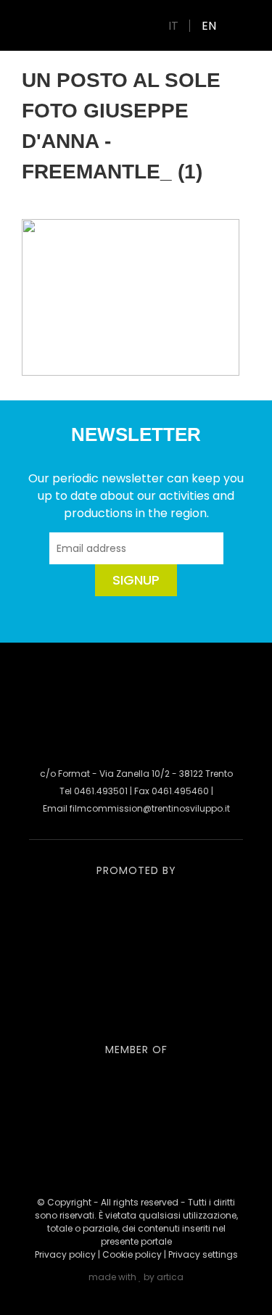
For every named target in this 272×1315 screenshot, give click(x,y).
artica (170, 1277)
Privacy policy (65, 1254)
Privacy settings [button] (203, 1254)
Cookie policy (132, 1254)
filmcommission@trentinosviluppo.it (150, 808)
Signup (136, 580)
